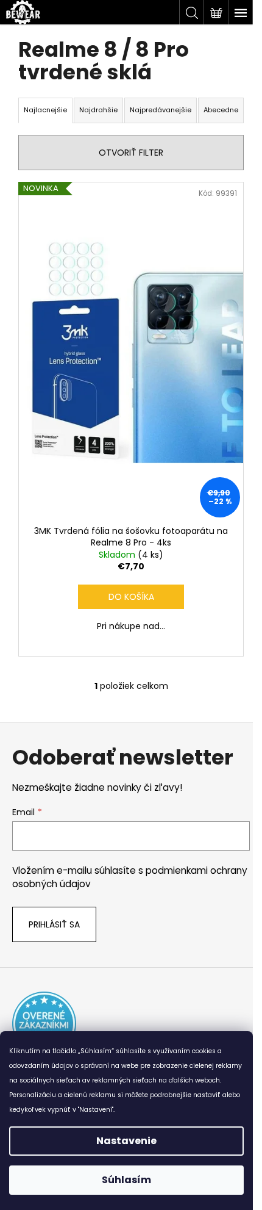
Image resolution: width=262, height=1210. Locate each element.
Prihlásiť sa (54, 924)
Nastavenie (126, 1141)
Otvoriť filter (131, 152)
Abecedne (221, 110)
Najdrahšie (98, 110)
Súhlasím (126, 1180)
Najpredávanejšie (160, 110)
